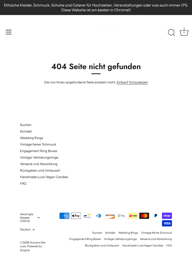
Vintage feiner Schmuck (38, 144)
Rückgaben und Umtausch (40, 170)
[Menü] (8, 32)
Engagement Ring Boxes (38, 151)
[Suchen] (171, 32)
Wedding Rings (31, 138)
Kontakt (26, 131)
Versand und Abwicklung (39, 164)
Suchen (26, 125)
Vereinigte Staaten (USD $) (26, 218)
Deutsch (25, 229)
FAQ (23, 183)
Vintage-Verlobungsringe (39, 157)
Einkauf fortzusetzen (132, 82)
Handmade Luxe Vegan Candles (44, 177)
